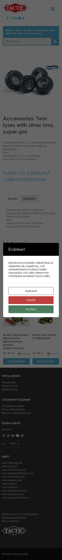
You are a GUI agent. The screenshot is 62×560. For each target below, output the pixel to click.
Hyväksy (31, 309)
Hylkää (31, 300)
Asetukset (31, 291)
